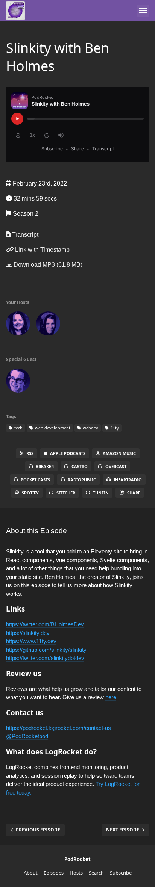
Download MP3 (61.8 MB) (47, 264)
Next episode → (125, 830)
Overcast (115, 466)
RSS (29, 453)
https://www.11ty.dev (31, 641)
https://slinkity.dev (28, 633)
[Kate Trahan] (18, 324)
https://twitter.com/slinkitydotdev (45, 658)
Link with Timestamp (42, 249)
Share (133, 493)
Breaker (45, 466)
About (31, 872)
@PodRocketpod (27, 736)
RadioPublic (82, 479)
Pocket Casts (35, 479)
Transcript (24, 234)
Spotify (30, 493)
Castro (79, 466)
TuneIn (101, 493)
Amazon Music (119, 453)
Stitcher (65, 493)
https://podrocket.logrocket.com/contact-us (58, 728)
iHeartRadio (128, 479)
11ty (114, 428)
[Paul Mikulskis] (48, 324)
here (110, 697)
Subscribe (121, 872)
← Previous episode (35, 830)
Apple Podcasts (67, 453)
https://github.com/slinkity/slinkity (46, 650)
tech (18, 428)
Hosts (76, 872)
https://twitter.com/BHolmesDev (45, 624)
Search (96, 872)
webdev (90, 428)
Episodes (54, 872)
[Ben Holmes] (18, 382)
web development (52, 428)
